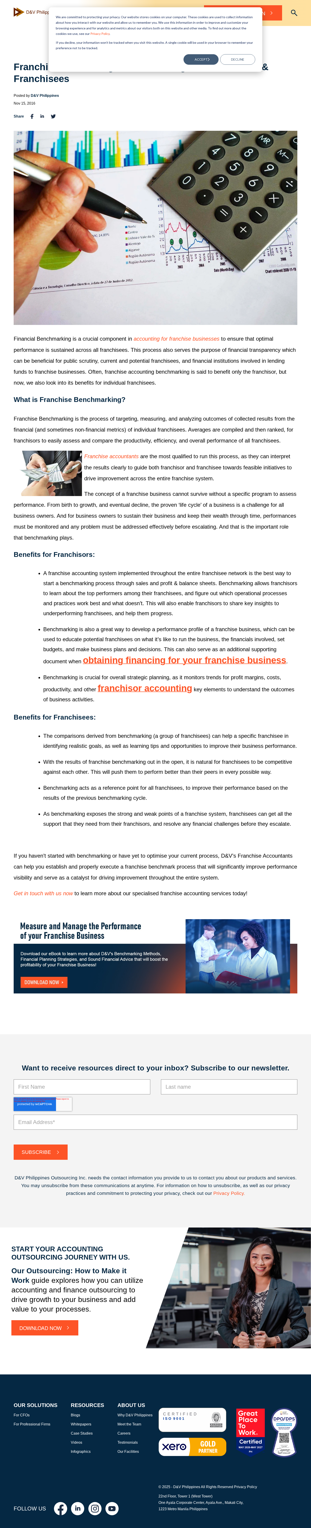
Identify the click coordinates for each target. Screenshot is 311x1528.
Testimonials (127, 1442)
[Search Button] (294, 13)
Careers (123, 1433)
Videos (76, 1442)
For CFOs (22, 1415)
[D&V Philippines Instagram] (95, 1508)
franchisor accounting (145, 688)
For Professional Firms (32, 1424)
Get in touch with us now (43, 893)
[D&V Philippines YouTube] (112, 1508)
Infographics (81, 1451)
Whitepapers (81, 1424)
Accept (201, 59)
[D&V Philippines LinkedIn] (77, 1508)
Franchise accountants (111, 456)
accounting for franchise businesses (176, 339)
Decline (237, 59)
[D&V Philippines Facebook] (60, 1508)
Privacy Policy (100, 34)
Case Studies (82, 1433)
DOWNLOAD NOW (40, 1327)
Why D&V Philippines (135, 1415)
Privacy (222, 1193)
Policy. (238, 1193)
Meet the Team (129, 1424)
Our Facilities (128, 1451)
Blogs (75, 1415)
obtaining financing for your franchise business (184, 660)
